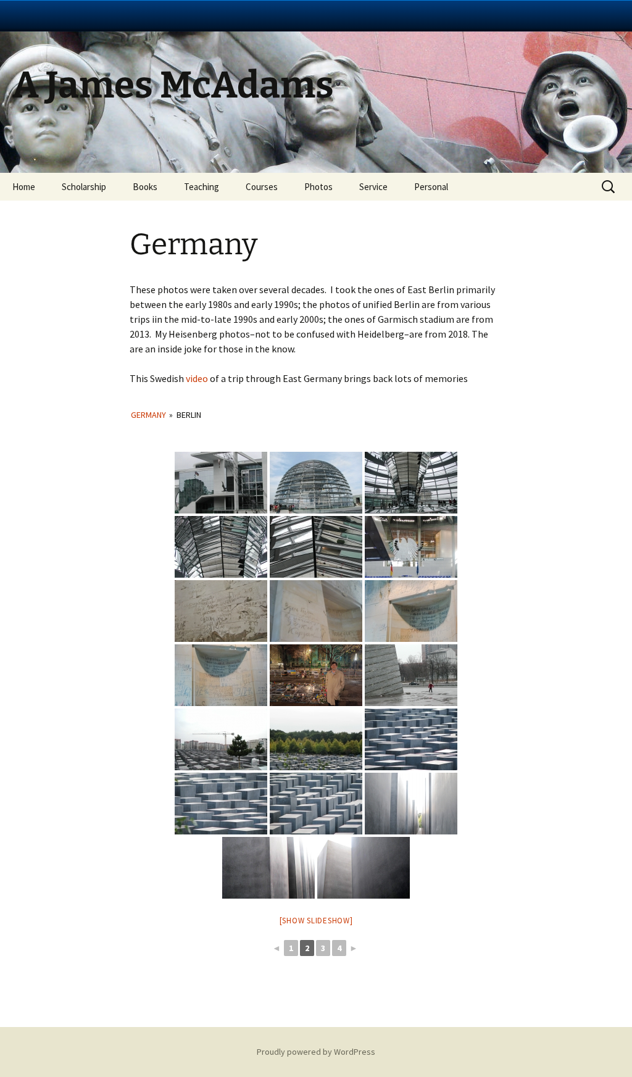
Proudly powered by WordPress (316, 1051)
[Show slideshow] (316, 920)
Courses (262, 187)
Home (23, 187)
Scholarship (84, 187)
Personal (431, 187)
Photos (318, 187)
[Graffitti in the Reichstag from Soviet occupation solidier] (221, 611)
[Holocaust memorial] (221, 739)
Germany (148, 414)
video (197, 378)
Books (145, 187)
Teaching (201, 187)
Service (373, 187)
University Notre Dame (113, 15)
